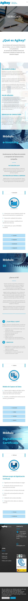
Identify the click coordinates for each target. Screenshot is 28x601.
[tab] (14, 192)
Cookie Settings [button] (6, 597)
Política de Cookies (6, 560)
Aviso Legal (4, 553)
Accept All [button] (13, 597)
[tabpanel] (14, 214)
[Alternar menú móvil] (27, 2)
